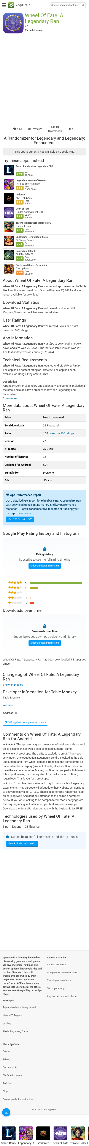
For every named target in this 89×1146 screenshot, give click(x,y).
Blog (5, 1091)
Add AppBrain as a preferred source (26, 722)
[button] (44, 713)
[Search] (82, 5)
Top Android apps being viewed (19, 1007)
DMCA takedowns (12, 1075)
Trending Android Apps (59, 980)
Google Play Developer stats (62, 972)
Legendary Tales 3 (25, 251)
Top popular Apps (56, 988)
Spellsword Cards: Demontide (32, 265)
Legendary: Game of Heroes (31, 180)
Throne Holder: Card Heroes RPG (33, 222)
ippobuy (7, 1023)
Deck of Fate (22, 208)
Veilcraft (20, 194)
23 (44, 456)
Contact (7, 1051)
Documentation (11, 1067)
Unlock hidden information (44, 565)
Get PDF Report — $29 (20, 519)
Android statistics (56, 964)
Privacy (7, 1059)
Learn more (24, 513)
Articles (7, 1083)
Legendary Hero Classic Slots (32, 237)
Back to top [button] (80, 1114)
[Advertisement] (44, 79)
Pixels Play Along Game (15, 1031)
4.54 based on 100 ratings (58, 433)
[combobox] (65, 5)
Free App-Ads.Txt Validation (18, 1099)
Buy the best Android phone (61, 996)
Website (8, 705)
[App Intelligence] (6, 1112)
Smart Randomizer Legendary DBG (34, 166)
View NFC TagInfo (12, 1015)
